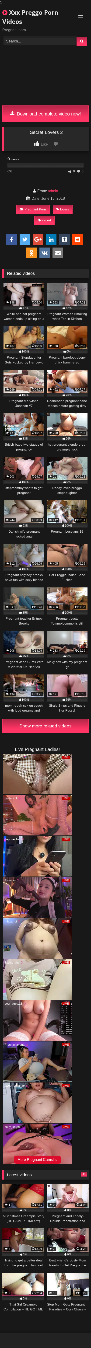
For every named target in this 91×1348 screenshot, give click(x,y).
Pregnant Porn (35, 209)
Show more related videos (45, 725)
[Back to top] (76, 1335)
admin (53, 191)
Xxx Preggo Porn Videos (30, 17)
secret (46, 220)
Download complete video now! (48, 113)
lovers (64, 209)
